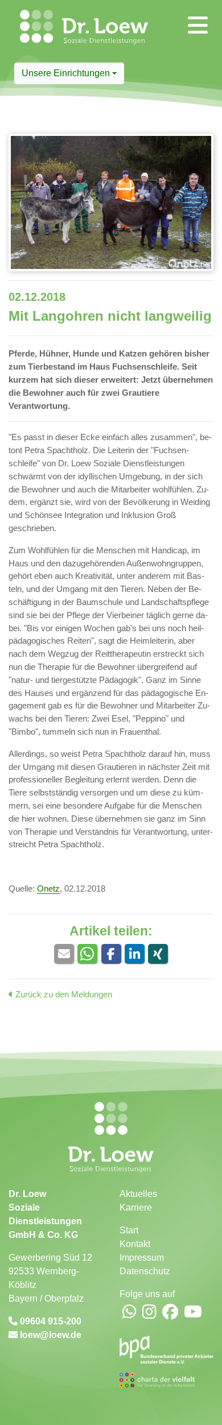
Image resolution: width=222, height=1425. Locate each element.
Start (129, 1230)
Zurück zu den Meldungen (62, 994)
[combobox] (69, 73)
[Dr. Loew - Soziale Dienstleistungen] (23, 31)
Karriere (136, 1207)
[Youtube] (193, 1313)
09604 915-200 (49, 1321)
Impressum (142, 1257)
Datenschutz (145, 1271)
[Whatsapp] (129, 1313)
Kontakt (135, 1244)
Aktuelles (138, 1194)
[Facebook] (170, 1313)
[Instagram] (149, 1313)
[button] (64, 954)
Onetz (48, 888)
